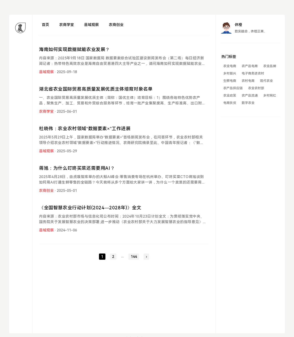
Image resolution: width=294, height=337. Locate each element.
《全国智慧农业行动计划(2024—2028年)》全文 (90, 207)
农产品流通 (250, 95)
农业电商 (229, 66)
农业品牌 (269, 66)
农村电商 (248, 81)
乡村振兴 (229, 73)
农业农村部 (256, 88)
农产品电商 (250, 66)
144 (134, 256)
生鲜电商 (229, 81)
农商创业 (116, 25)
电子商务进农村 (253, 73)
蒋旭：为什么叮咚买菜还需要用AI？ (77, 168)
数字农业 (248, 103)
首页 (45, 25)
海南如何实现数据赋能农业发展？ (74, 49)
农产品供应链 (233, 88)
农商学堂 (66, 25)
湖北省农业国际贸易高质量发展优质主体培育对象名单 (96, 89)
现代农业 (266, 81)
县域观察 (91, 25)
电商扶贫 (229, 103)
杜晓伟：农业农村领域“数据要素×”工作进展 (85, 128)
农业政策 (229, 95)
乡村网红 (269, 95)
